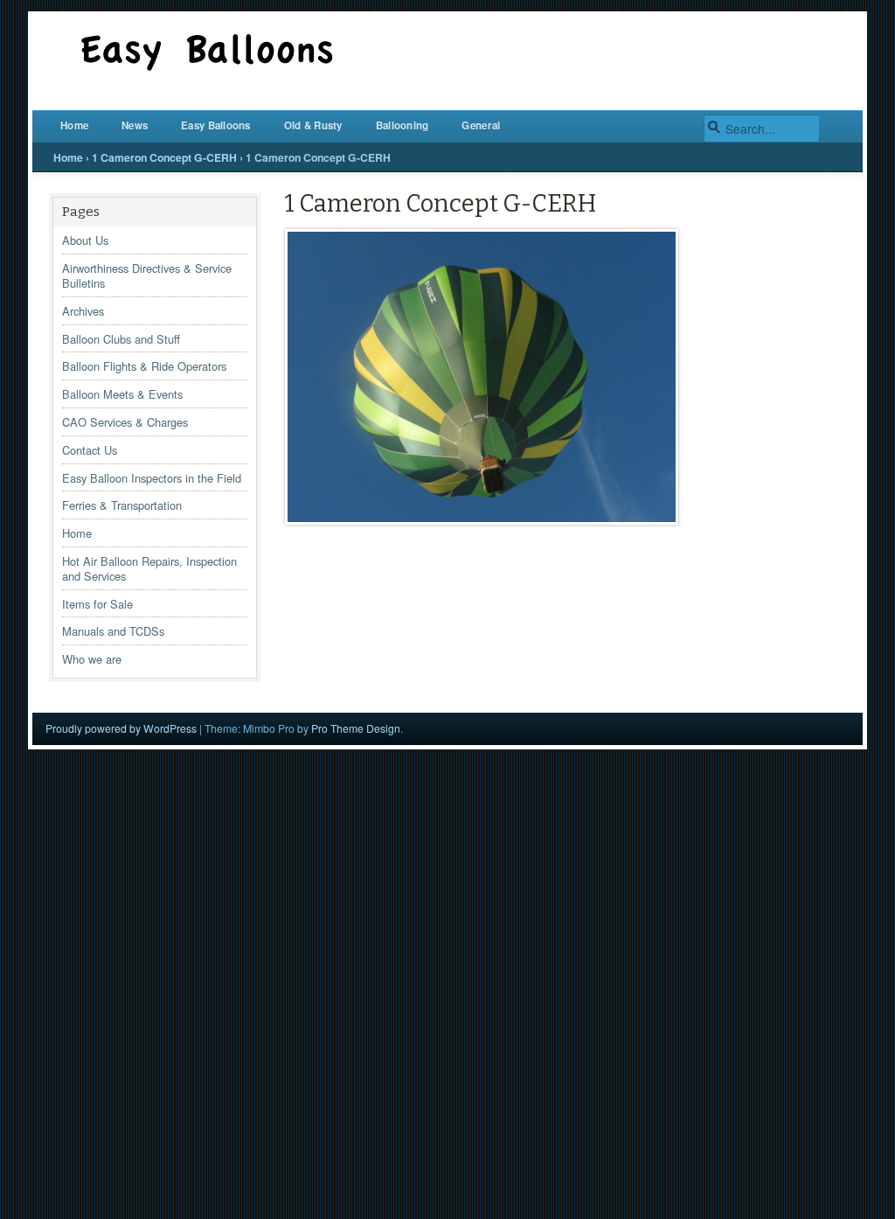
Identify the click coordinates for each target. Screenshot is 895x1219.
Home (74, 125)
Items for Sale (97, 604)
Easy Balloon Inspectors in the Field (151, 478)
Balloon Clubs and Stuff (121, 339)
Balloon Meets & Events (122, 394)
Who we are (91, 659)
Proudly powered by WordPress (121, 728)
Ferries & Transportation (122, 505)
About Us (85, 240)
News (134, 125)
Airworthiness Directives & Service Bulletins (147, 275)
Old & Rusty (313, 125)
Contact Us (89, 450)
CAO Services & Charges (125, 422)
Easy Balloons (216, 125)
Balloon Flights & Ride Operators (144, 366)
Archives (83, 311)
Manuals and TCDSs (113, 631)
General (480, 125)
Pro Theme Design (355, 728)
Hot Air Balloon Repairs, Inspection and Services (149, 568)
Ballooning (402, 125)
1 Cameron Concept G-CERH (164, 157)
